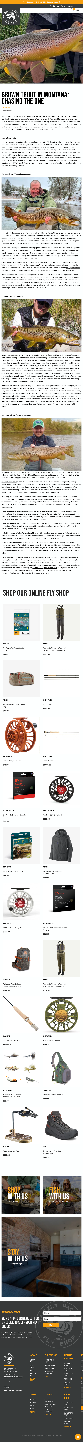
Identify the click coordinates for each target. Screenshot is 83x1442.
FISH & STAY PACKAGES (49, 1372)
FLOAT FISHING (50, 1365)
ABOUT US (32, 1361)
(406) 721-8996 (9, 1374)
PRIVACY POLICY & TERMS (13, 1390)
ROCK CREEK (68, 1418)
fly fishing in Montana (50, 557)
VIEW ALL (47, 1415)
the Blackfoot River (44, 497)
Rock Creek (68, 1379)
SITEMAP (7, 1387)
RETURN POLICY (32, 1379)
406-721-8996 (68, 6)
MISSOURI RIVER (67, 1422)
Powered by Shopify (44, 1435)
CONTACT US (33, 1374)
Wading (33, 1406)
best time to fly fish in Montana (44, 568)
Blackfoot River (68, 1369)
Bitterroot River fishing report (43, 492)
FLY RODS (33, 1399)
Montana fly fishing (37, 129)
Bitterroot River (68, 1364)
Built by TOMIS (58, 1435)
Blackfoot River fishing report (62, 504)
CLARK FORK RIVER (68, 1414)
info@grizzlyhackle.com (13, 1377)
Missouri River (67, 1383)
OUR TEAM (32, 1366)
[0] (72, 9)
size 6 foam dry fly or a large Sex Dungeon (34, 368)
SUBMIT (51, 1325)
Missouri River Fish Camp (50, 1405)
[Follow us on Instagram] (54, 6)
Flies (32, 1409)
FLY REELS (33, 1402)
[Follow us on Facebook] (50, 6)
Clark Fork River (68, 1375)
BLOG (32, 1370)
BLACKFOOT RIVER (68, 1409)
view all (47, 1377)
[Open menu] (78, 9)
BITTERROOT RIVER (68, 1404)
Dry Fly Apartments (49, 1400)
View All (32, 1412)
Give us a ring (39, 565)
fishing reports (13, 404)
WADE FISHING (49, 1368)
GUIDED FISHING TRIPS (50, 1361)
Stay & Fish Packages (49, 1410)
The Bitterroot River (9, 482)
